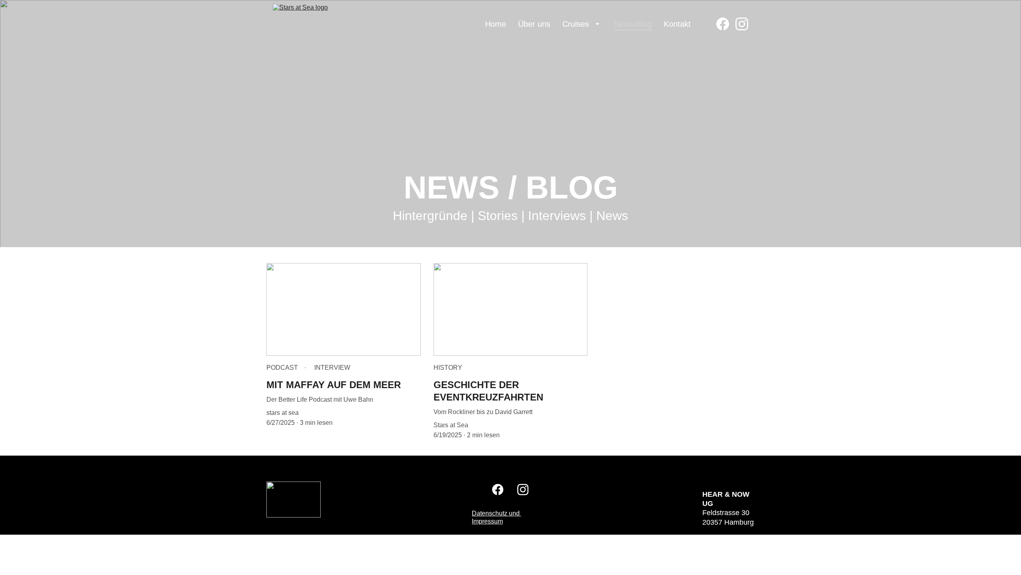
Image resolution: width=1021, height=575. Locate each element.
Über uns (534, 24)
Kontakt (677, 24)
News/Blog (633, 24)
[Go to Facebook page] (725, 24)
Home (495, 24)
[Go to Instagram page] (741, 24)
